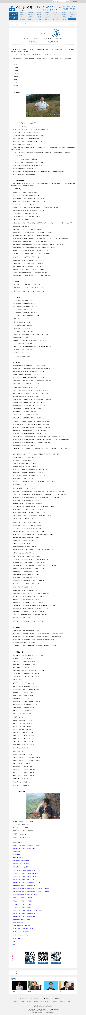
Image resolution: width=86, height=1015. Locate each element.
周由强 (14, 941)
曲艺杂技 (22, 14)
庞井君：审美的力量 (18, 922)
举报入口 (70, 1001)
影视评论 (55, 12)
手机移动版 (35, 998)
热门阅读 (47, 14)
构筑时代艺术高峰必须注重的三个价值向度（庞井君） (26, 870)
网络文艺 (39, 14)
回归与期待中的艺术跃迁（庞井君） (21, 863)
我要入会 (72, 17)
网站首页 (16, 1001)
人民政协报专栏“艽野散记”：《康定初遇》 (23, 897)
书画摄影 (72, 12)
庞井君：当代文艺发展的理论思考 (21, 932)
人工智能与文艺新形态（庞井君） (21, 867)
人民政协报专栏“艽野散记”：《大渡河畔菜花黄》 (24, 916)
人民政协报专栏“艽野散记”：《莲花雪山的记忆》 (24, 913)
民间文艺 (30, 14)
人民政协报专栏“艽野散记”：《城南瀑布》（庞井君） (26, 885)
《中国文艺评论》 (22, 19)
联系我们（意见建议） (45, 1001)
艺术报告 (38, 19)
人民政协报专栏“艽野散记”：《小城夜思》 (23, 904)
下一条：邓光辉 (14, 973)
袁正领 (14, 944)
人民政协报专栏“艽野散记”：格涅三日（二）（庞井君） (26, 876)
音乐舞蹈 (64, 12)
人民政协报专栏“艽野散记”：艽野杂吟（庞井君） (24, 848)
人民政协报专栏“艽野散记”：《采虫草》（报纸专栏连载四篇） (28, 910)
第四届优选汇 (64, 17)
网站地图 (75, 1)
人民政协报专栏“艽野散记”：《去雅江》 (22, 907)
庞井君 (60, 38)
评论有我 (47, 19)
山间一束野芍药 (16, 854)
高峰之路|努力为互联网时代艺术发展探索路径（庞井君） (26, 845)
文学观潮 (39, 12)
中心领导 (21, 24)
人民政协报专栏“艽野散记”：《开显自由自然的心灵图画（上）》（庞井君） (31, 888)
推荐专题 (55, 19)
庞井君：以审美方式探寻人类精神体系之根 (23, 928)
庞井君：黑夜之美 (17, 938)
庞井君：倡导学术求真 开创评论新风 (21, 925)
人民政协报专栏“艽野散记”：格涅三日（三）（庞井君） (26, 873)
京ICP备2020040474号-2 (54, 1009)
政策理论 (22, 12)
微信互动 (48, 998)
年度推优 (55, 17)
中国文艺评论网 (49, 38)
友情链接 (55, 1001)
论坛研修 (47, 17)
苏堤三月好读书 (16, 851)
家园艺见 (39, 17)
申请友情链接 (62, 1001)
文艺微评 (72, 14)
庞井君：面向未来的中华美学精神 (21, 935)
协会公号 (30, 19)
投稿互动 (64, 14)
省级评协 (30, 17)
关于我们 (29, 1001)
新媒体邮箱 (66, 9)
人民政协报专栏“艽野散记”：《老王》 (22, 919)
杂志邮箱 (73, 9)
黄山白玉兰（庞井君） (18, 857)
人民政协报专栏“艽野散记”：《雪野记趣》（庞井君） (26, 894)
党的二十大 (30, 12)
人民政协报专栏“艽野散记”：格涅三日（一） (23, 879)
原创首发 (55, 14)
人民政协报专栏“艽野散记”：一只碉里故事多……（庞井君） (27, 882)
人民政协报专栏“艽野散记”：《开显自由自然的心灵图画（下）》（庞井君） (31, 891)
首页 (12, 24)
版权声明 (36, 1001)
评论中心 (72, 19)
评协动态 (64, 19)
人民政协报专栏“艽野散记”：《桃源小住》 (23, 901)
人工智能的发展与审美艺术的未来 (21, 860)
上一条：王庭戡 (14, 971)
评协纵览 (22, 17)
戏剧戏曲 (47, 12)
